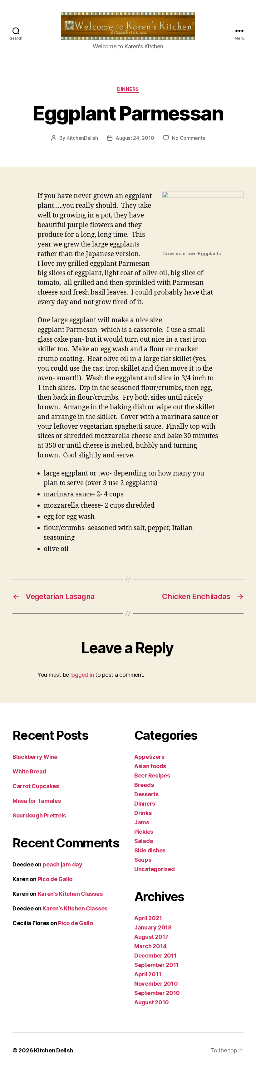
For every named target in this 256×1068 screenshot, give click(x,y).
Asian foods (150, 766)
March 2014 (150, 946)
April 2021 (148, 918)
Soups (142, 859)
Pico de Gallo (55, 879)
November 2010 (156, 983)
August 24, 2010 (135, 138)
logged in (82, 674)
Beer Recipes (152, 775)
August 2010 (151, 1002)
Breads (144, 785)
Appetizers (149, 756)
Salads (143, 841)
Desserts (146, 794)
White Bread (29, 771)
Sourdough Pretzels (39, 815)
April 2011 (147, 974)
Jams (141, 822)
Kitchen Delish (53, 1050)
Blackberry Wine (34, 756)
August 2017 (151, 937)
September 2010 (157, 993)
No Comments (188, 138)
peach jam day (62, 864)
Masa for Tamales (36, 800)
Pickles (143, 831)
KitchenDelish (82, 138)
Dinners (128, 89)
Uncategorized (154, 869)
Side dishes (149, 850)
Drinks (142, 813)
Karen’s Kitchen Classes (70, 893)
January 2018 (153, 927)
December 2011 (155, 955)
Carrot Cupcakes (35, 786)
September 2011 (156, 965)
